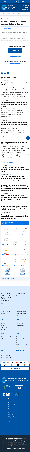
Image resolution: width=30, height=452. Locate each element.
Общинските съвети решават (6, 298)
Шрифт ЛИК (11, 421)
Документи (11, 411)
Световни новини (20, 293)
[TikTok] (5, 365)
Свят (8, 18)
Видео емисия (4, 353)
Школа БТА (10, 415)
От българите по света (7, 336)
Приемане (8, 448)
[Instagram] (8, 362)
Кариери (10, 413)
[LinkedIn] (26, 362)
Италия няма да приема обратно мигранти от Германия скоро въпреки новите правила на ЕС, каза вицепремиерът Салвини (14, 198)
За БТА (9, 400)
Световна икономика (21, 311)
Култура (3, 323)
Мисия (9, 406)
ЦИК (2, 304)
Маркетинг (11, 423)
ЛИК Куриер (4, 329)
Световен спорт (20, 323)
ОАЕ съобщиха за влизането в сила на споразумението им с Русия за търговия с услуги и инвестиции (15, 207)
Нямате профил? (25, 9)
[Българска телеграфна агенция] (4, 380)
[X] (21, 362)
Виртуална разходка (13, 402)
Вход (26, 7)
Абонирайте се (15, 50)
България (3, 290)
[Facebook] (4, 362)
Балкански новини (5, 311)
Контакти (11, 431)
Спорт (17, 319)
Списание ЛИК (11, 427)
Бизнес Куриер (19, 315)
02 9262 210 (16, 368)
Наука (2, 325)
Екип (9, 429)
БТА (9, 398)
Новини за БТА (11, 404)
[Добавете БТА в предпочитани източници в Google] (24, 365)
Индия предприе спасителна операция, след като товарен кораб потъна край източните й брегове (14, 216)
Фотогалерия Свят (20, 339)
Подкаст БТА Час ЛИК (6, 357)
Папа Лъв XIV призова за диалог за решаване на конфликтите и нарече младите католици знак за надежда (13, 178)
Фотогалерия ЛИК (20, 341)
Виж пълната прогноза (9, 278)
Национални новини (6, 293)
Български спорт (20, 325)
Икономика (19, 308)
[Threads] (13, 362)
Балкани (3, 308)
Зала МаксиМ (11, 425)
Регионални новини (5, 295)
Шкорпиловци (11, 417)
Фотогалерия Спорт (21, 343)
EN (20, 1)
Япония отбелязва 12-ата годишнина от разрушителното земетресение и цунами (14, 104)
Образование (4, 327)
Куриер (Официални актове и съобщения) (6, 301)
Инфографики (20, 350)
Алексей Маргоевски (6, 28)
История (10, 409)
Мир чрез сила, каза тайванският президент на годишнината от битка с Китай (15, 169)
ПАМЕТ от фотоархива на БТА (22, 345)
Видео (2, 350)
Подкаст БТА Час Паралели (7, 355)
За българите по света (6, 339)
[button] (16, 1)
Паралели (18, 295)
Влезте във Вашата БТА (15, 56)
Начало (3, 19)
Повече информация (19, 448)
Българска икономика (21, 313)
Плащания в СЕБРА (12, 433)
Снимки (18, 333)
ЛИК (2, 319)
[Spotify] (12, 365)
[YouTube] (17, 362)
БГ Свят (3, 333)
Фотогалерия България (21, 336)
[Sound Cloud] (18, 365)
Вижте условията (15, 63)
